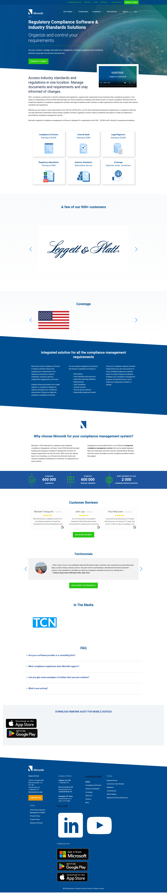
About (125, 11)
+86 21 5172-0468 (64, 801)
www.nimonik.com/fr (65, 789)
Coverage (96, 11)
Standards (83, 11)
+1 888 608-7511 (33, 789)
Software (67, 11)
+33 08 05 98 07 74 (65, 792)
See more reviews (83, 535)
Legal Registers (118, 134)
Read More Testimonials (83, 585)
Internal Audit (83, 134)
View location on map (35, 792)
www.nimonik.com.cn (65, 798)
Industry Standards (83, 162)
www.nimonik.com (34, 787)
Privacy (89, 888)
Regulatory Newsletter (49, 162)
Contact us (35, 798)
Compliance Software (48, 134)
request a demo (38, 61)
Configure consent (98, 888)
